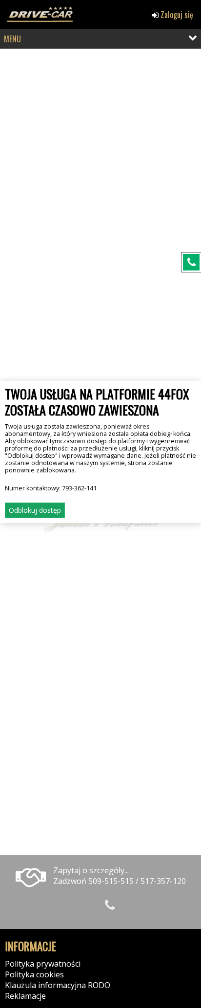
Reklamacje (25, 995)
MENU (12, 39)
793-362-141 (79, 488)
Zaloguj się (176, 14)
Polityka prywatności (42, 963)
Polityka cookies (34, 974)
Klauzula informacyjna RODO (57, 985)
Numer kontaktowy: (51, 488)
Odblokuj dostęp (35, 510)
